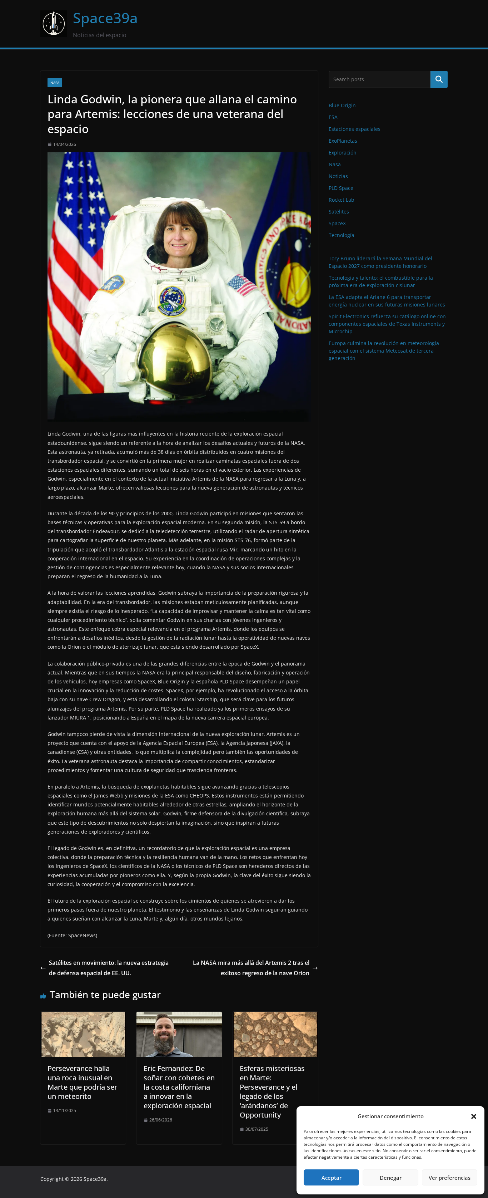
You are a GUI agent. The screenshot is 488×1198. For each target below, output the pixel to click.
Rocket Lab (341, 199)
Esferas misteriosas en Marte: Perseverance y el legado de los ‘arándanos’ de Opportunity (272, 1092)
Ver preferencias (449, 1177)
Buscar (439, 79)
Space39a (105, 18)
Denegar (391, 1177)
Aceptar (332, 1177)
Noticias (338, 176)
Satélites (339, 211)
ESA (333, 117)
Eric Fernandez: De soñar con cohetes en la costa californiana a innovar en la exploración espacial (179, 1087)
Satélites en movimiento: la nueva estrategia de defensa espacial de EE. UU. (109, 968)
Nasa (54, 82)
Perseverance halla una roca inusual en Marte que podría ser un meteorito (82, 1082)
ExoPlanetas (343, 140)
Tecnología (341, 235)
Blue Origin (342, 105)
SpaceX (337, 223)
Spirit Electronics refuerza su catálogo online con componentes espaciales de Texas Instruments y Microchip (387, 324)
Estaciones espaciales (354, 129)
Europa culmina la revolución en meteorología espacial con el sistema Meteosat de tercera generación (384, 351)
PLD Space (341, 188)
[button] (473, 1116)
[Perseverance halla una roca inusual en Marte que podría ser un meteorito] (83, 1017)
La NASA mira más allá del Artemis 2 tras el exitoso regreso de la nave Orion (251, 968)
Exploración (343, 152)
